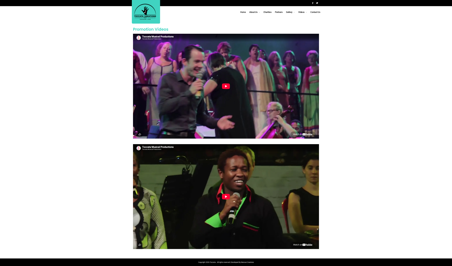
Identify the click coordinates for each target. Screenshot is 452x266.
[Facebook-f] (313, 3)
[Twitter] (317, 3)
